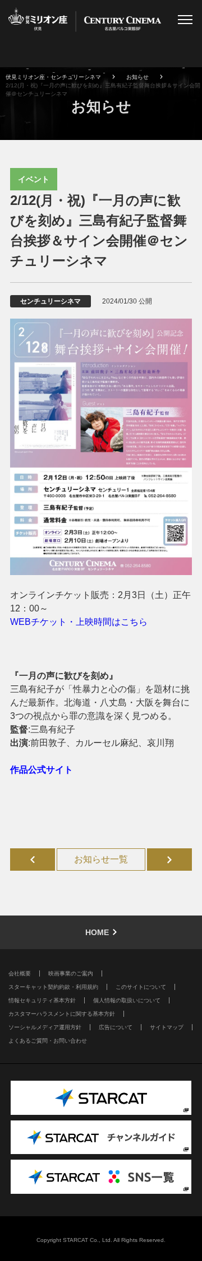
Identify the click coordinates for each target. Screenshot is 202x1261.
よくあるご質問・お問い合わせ (47, 1041)
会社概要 (19, 973)
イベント (33, 179)
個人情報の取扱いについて (126, 1000)
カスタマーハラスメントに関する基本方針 (61, 1014)
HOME (97, 932)
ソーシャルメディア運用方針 (44, 1027)
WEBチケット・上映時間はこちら (79, 622)
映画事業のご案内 (70, 973)
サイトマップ (166, 1027)
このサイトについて (141, 987)
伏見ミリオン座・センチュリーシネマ (53, 77)
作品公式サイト (41, 769)
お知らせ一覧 (101, 859)
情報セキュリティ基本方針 (42, 1000)
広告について (115, 1027)
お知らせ (137, 77)
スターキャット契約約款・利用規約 (53, 987)
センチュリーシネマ (50, 301)
